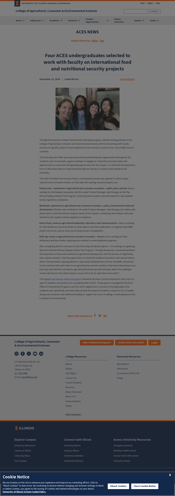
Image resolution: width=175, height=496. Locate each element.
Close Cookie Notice (145, 486)
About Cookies (118, 486)
